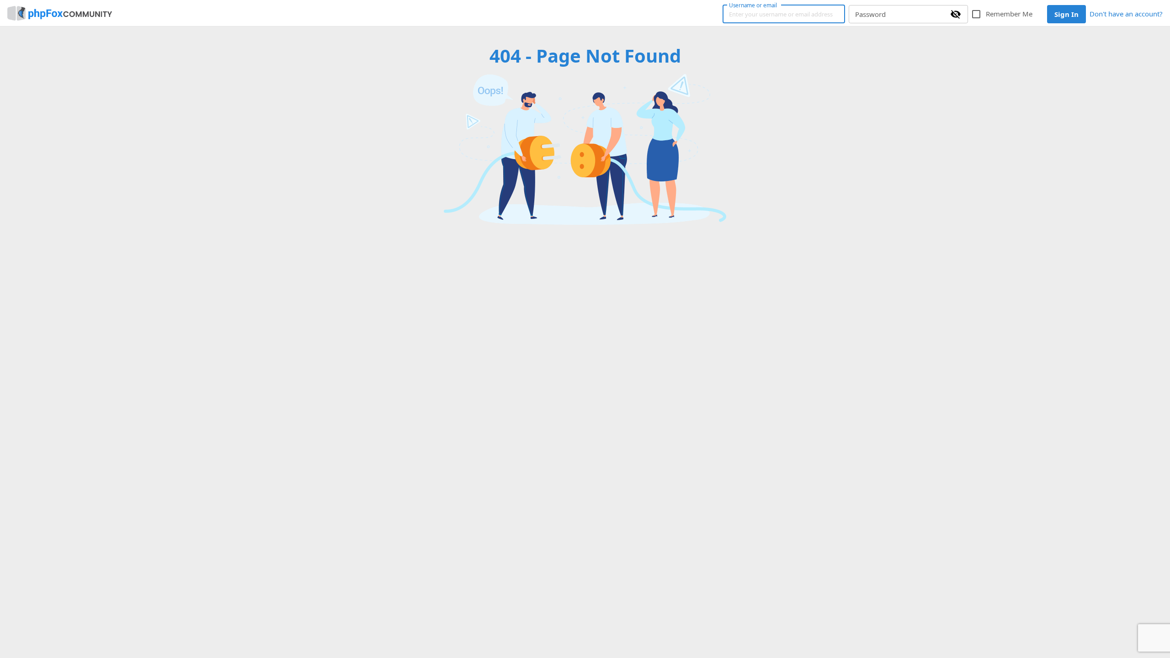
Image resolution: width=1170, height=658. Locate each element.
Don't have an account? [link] (1126, 13)
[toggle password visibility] (955, 14)
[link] (59, 13)
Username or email (753, 5)
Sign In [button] (1066, 14)
